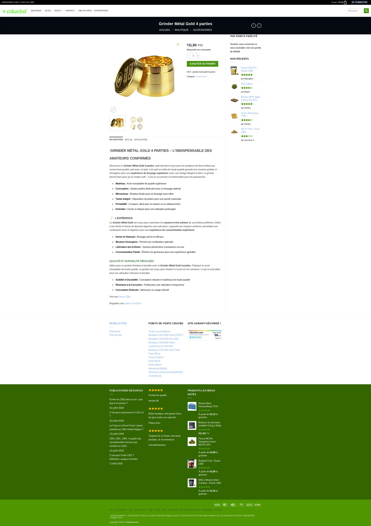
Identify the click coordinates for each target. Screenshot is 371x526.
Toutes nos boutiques (159, 331)
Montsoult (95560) (158, 368)
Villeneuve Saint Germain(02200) (166, 372)
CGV (111, 510)
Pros (157, 510)
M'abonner (114, 331)
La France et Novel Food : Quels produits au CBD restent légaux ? (126, 427)
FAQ (164, 510)
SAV (130, 510)
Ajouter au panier (202, 64)
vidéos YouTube (132, 303)
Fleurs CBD (124, 296)
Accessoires (202, 29)
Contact (69, 11)
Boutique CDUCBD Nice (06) (164, 339)
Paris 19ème (155, 365)
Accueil (164, 29)
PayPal (217, 510)
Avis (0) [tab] (128, 140)
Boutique (36, 11)
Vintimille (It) (155, 376)
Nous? (58, 11)
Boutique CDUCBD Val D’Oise (164, 350)
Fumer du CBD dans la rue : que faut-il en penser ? (126, 401)
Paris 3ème (154, 353)
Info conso (140, 510)
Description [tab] (116, 140)
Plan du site (115, 335)
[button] (339, 2)
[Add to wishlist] (178, 44)
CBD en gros (85, 11)
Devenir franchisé (189, 510)
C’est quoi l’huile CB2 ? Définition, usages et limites (123, 457)
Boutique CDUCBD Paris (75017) (166, 335)
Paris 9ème (154, 361)
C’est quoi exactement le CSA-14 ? (126, 414)
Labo (150, 510)
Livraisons (121, 510)
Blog (48, 11)
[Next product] (253, 25)
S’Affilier (173, 510)
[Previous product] (259, 25)
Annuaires (207, 510)
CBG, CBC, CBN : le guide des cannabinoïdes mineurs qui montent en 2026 (125, 442)
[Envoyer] (366, 10)
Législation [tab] (140, 140)
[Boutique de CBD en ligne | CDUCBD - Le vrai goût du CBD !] (14, 10)
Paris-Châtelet (156, 357)
